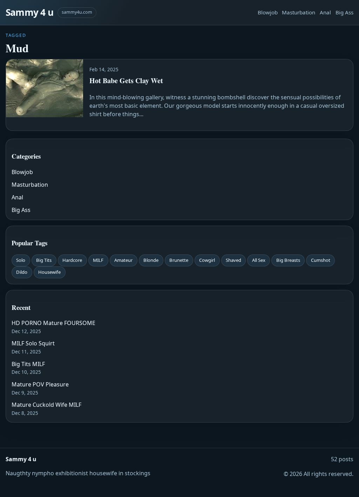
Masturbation (298, 12)
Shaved (233, 260)
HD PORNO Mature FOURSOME (53, 323)
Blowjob (268, 12)
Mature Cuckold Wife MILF (46, 405)
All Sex (258, 260)
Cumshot (320, 260)
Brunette (178, 260)
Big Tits (44, 260)
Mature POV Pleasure (40, 384)
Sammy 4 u (29, 12)
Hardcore (72, 260)
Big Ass (344, 12)
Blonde (150, 260)
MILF (98, 260)
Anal (325, 12)
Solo (20, 260)
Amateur (123, 260)
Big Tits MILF (28, 364)
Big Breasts (288, 260)
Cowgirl (207, 260)
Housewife (49, 272)
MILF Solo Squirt (33, 343)
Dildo (21, 272)
